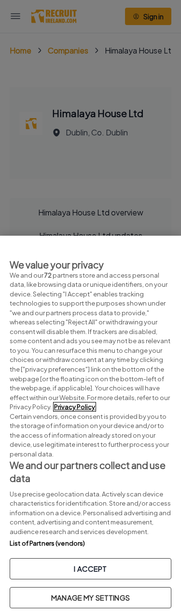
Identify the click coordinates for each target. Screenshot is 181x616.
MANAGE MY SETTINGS (90, 597)
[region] (90, 426)
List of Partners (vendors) (47, 543)
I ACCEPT (90, 568)
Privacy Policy (74, 407)
